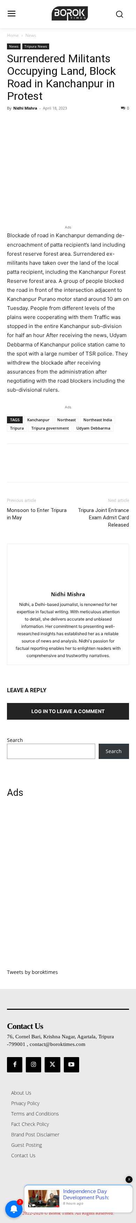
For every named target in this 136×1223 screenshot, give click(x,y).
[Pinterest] (46, 124)
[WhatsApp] (62, 124)
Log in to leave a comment (68, 711)
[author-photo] (68, 584)
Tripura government (50, 428)
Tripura (17, 428)
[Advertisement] (68, 887)
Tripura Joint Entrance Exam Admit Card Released (103, 517)
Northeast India (97, 419)
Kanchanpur (38, 419)
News (30, 35)
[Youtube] (71, 1064)
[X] (30, 124)
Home (13, 35)
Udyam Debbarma (93, 428)
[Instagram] (33, 1064)
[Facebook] (14, 124)
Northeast (66, 419)
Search (15, 740)
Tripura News (35, 46)
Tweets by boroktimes (32, 972)
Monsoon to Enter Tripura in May (37, 514)
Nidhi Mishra (25, 108)
